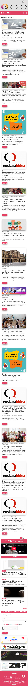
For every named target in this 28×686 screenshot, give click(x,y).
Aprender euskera (21, 30)
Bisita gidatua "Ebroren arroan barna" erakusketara (12, 582)
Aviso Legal (5, 624)
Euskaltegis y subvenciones (12, 331)
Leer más (5, 44)
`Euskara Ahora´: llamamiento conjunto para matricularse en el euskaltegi (13, 201)
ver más (25, 608)
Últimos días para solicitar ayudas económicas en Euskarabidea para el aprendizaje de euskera (14, 64)
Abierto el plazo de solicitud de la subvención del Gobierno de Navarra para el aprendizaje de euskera (14, 410)
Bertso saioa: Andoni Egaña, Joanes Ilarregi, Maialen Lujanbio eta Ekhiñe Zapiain (13, 601)
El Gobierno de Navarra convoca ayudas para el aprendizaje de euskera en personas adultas (13, 484)
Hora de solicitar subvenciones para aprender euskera (13, 138)
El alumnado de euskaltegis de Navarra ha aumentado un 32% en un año (13, 34)
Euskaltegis (21, 196)
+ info (24, 682)
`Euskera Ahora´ (8, 299)
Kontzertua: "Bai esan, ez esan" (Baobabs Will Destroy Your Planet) (14, 573)
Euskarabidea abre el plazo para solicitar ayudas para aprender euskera (13, 174)
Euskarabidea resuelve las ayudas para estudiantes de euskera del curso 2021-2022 (12, 520)
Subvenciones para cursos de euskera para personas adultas (13, 234)
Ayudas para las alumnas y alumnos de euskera (11, 376)
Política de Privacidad (13, 624)
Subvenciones (13, 30)
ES (10, 13)
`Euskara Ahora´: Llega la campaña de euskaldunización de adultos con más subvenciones (14, 94)
